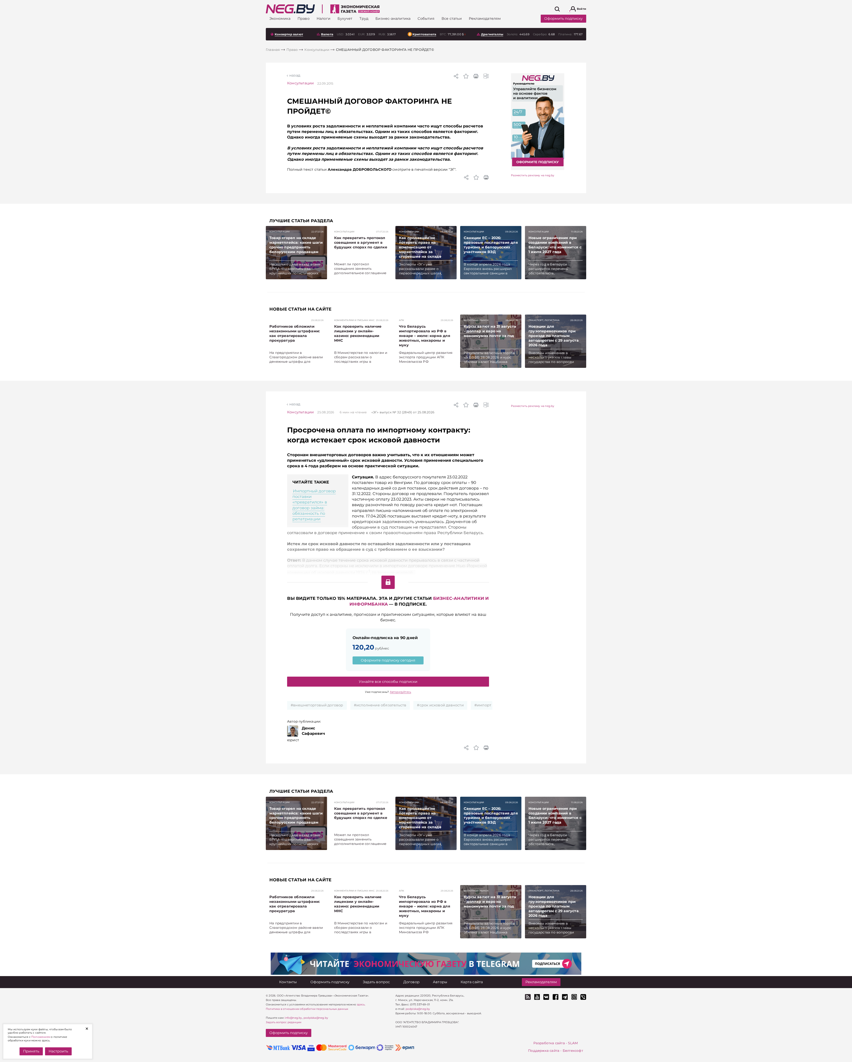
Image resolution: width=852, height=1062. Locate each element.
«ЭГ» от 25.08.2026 (402, 412)
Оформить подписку (563, 18)
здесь (361, 1004)
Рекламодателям (541, 982)
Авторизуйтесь (400, 691)
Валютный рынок (476, 320)
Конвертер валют (289, 34)
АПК (401, 320)
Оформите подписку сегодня (388, 660)
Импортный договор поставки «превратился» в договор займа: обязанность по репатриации (314, 505)
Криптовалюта (424, 34)
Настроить (58, 1051)
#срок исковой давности (440, 705)
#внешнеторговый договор (317, 705)
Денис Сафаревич (313, 731)
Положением (40, 1036)
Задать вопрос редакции (283, 1022)
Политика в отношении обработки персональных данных (307, 1008)
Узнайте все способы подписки (388, 682)
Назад (294, 75)
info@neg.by (293, 1017)
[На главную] (290, 8)
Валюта (327, 34)
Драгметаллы (492, 34)
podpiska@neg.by (316, 1017)
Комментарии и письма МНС (354, 320)
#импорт (482, 705)
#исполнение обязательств (380, 705)
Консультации (300, 83)
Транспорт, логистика (544, 320)
